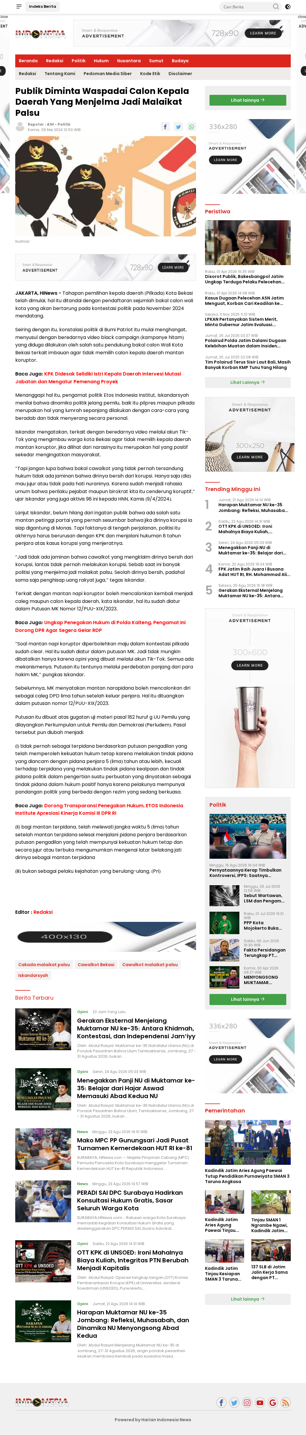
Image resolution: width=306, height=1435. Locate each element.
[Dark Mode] (288, 7)
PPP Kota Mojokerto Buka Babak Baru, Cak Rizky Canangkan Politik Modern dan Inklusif (264, 925)
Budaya (180, 61)
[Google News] (273, 1402)
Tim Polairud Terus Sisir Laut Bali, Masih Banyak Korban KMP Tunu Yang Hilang (248, 364)
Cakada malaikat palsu (44, 965)
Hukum (101, 61)
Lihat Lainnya (245, 382)
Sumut (156, 61)
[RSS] (286, 1402)
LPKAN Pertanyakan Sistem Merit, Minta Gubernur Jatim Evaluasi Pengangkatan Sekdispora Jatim (241, 322)
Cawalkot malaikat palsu (150, 965)
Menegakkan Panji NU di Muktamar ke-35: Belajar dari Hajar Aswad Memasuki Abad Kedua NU (136, 1088)
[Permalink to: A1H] (20, 126)
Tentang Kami (60, 74)
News (82, 1132)
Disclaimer (180, 74)
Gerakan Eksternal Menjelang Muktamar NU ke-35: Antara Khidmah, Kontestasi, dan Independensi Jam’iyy (136, 1028)
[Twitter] (234, 1402)
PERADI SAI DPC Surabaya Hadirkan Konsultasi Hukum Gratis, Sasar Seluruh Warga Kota (130, 1200)
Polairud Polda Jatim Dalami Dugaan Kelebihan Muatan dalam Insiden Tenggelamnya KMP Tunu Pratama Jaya (245, 343)
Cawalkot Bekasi (96, 965)
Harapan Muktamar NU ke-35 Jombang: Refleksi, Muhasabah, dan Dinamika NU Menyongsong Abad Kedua (133, 1324)
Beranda (28, 61)
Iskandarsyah (33, 975)
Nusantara (129, 61)
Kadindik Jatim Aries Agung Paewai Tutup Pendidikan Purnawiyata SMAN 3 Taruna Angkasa (247, 1176)
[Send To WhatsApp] (191, 126)
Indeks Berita (42, 6)
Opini (82, 1012)
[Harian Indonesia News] (42, 1402)
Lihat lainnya (245, 100)
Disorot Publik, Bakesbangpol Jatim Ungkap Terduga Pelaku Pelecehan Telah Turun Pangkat (244, 279)
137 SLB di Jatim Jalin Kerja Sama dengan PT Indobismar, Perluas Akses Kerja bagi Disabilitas (269, 1272)
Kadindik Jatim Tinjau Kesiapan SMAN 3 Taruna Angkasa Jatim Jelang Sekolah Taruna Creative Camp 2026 (223, 1274)
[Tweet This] (178, 126)
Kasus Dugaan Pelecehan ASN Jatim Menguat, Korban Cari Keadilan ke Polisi (244, 300)
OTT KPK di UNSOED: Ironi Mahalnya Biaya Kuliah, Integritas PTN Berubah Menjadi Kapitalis (133, 1260)
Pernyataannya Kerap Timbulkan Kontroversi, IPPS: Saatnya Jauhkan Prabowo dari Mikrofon (245, 872)
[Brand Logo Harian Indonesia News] (40, 34)
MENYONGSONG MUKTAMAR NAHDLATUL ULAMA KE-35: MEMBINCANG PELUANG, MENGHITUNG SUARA (264, 980)
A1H (50, 124)
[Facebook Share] (165, 126)
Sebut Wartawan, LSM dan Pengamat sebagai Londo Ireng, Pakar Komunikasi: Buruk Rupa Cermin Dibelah (265, 898)
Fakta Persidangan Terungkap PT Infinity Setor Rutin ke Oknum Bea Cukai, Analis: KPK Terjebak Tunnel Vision (265, 952)
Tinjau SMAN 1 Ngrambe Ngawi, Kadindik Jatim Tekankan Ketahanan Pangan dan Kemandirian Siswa (269, 1225)
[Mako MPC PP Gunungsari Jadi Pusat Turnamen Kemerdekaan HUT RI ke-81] (43, 1149)
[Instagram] (247, 1402)
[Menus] (18, 7)
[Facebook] (221, 1402)
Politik (78, 61)
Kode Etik (150, 74)
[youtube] (260, 1402)
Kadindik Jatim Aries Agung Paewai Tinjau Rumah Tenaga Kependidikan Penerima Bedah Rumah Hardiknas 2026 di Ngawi (224, 1225)
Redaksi (54, 61)
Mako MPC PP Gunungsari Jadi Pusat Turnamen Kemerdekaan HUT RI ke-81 (134, 1144)
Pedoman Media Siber (108, 74)
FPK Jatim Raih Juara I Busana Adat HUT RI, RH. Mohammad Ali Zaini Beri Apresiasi (252, 571)
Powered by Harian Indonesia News (153, 1420)
